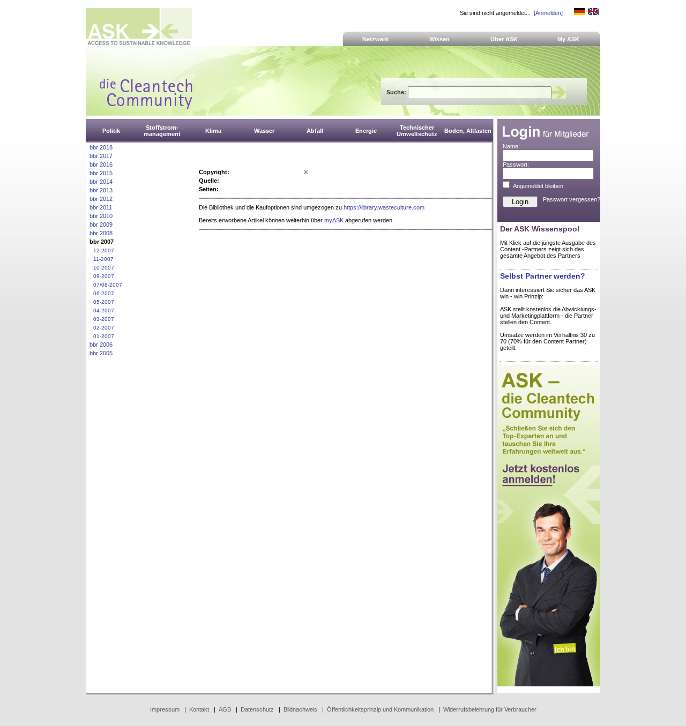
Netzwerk (375, 39)
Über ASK (504, 39)
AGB (225, 709)
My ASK (568, 39)
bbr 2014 (101, 181)
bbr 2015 (101, 173)
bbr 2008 (101, 233)
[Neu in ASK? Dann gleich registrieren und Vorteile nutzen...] (548, 684)
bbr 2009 (101, 224)
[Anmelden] (548, 13)
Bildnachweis (300, 709)
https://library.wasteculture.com (384, 207)
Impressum (165, 709)
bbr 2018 (101, 147)
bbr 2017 (101, 156)
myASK (334, 220)
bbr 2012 (101, 199)
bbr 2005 (101, 353)
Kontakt (199, 709)
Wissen (439, 39)
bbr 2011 (101, 207)
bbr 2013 (101, 190)
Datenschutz (257, 709)
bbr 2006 (101, 344)
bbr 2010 (101, 216)
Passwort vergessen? (571, 199)
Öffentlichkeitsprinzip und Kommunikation (380, 709)
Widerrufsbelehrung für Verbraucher (489, 709)
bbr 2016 (101, 164)
